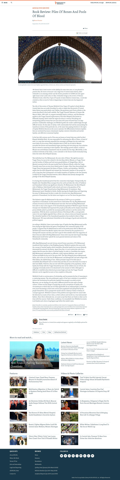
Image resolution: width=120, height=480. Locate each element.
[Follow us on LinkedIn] (84, 455)
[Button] (85, 28)
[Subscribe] (92, 455)
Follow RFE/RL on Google (97, 2)
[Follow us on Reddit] (65, 455)
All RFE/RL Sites (14, 470)
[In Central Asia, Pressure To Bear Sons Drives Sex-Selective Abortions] (69, 440)
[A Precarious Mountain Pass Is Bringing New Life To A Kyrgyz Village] (69, 416)
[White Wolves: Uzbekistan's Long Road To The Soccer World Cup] (69, 428)
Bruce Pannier (38, 20)
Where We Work (14, 458)
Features (37, 458)
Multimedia (38, 464)
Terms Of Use (13, 461)
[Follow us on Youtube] (61, 455)
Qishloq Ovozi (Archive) (40, 8)
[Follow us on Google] (73, 455)
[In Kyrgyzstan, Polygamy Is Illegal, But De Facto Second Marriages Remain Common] (69, 405)
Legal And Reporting (15, 467)
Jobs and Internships (15, 464)
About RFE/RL (14, 455)
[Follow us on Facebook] (80, 455)
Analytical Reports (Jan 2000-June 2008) (46, 474)
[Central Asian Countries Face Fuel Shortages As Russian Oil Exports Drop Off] (69, 393)
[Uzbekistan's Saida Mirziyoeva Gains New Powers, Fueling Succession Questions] (34, 355)
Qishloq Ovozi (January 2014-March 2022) (46, 467)
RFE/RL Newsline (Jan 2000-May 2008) (46, 470)
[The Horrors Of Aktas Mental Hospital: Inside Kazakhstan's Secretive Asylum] (18, 416)
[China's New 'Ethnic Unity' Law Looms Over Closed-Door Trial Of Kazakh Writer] (18, 440)
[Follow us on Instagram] (69, 455)
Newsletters (38, 461)
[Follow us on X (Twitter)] (77, 455)
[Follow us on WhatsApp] (88, 455)
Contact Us (13, 474)
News (36, 455)
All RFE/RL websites (111, 2)
